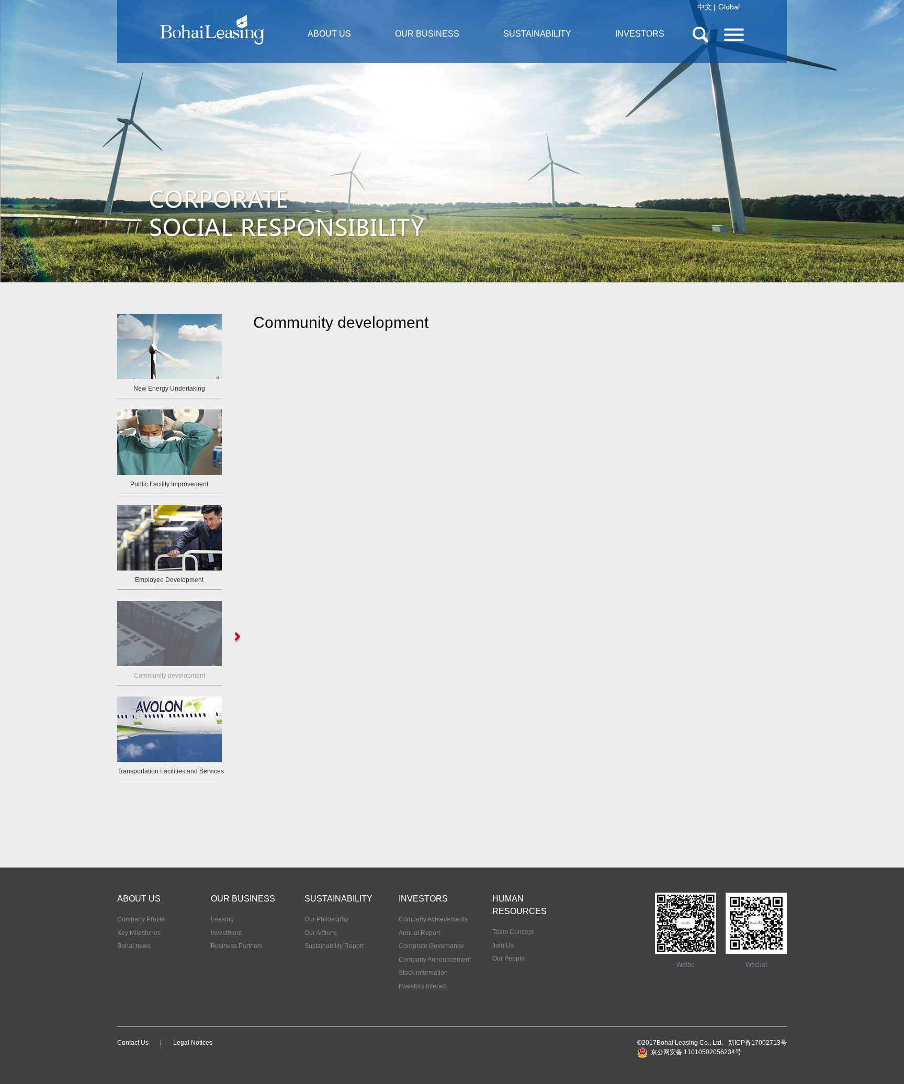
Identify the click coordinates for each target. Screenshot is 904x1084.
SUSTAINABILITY (537, 33)
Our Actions (320, 933)
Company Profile (141, 919)
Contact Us (133, 1042)
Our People (508, 958)
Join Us (503, 945)
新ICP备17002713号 (757, 1042)
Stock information (423, 972)
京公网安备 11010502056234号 (694, 1052)
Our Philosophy (326, 919)
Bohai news (134, 946)
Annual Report (419, 933)
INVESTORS (639, 33)
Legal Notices (192, 1042)
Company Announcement (435, 959)
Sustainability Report (334, 946)
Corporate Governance (431, 946)
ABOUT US (329, 33)
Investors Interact (423, 986)
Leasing (222, 919)
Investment (226, 933)
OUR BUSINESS (427, 33)
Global (729, 7)
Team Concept (513, 931)
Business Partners (237, 946)
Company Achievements (433, 919)
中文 (704, 7)
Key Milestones (139, 933)
